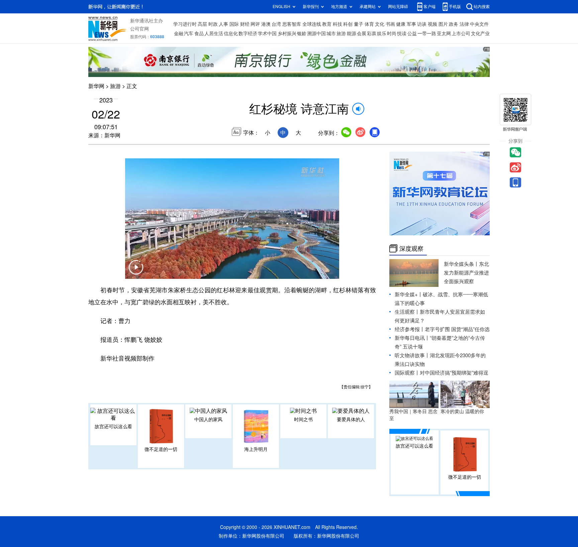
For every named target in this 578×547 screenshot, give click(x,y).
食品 (199, 33)
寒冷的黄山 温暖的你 (462, 411)
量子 (358, 24)
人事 (223, 24)
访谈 (421, 24)
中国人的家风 (208, 419)
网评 (255, 24)
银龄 (301, 33)
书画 (390, 24)
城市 (331, 33)
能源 (351, 33)
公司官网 (139, 28)
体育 (369, 24)
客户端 (429, 6)
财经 (245, 24)
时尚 (391, 33)
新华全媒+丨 (409, 294)
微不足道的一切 (160, 449)
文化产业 (480, 33)
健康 (400, 24)
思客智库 (291, 24)
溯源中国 (316, 33)
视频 (432, 24)
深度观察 (411, 248)
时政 (213, 24)
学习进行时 (185, 24)
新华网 (96, 86)
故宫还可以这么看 (113, 426)
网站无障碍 (398, 6)
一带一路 (426, 33)
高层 (202, 24)
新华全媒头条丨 (461, 263)
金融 (178, 33)
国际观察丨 (407, 372)
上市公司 (461, 33)
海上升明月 (256, 449)
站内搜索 (482, 6)
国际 (234, 24)
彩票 (371, 33)
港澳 (266, 24)
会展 (361, 33)
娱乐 (381, 33)
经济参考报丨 (410, 329)
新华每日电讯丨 (412, 337)
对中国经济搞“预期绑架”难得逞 (454, 372)
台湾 (276, 24)
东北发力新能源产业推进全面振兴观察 (466, 272)
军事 (411, 24)
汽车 (188, 33)
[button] (135, 271)
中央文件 (479, 24)
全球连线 (311, 24)
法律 (464, 24)
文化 (379, 24)
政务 (453, 24)
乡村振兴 (287, 33)
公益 (412, 33)
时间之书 (303, 419)
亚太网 (444, 33)
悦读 (401, 33)
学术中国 (267, 33)
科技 (337, 24)
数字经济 (247, 33)
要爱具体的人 (351, 419)
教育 (326, 24)
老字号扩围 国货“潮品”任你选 (457, 329)
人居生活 (213, 33)
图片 (443, 24)
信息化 (231, 33)
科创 (348, 24)
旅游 (341, 33)
